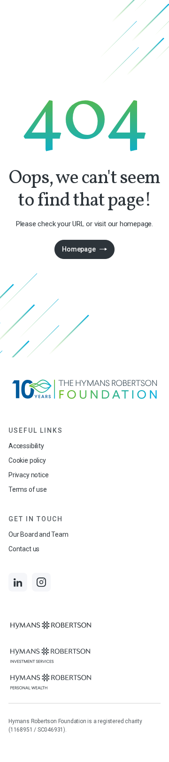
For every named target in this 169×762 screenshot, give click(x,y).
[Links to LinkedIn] (17, 582)
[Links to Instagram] (41, 582)
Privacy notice (28, 475)
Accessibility (26, 446)
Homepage (78, 249)
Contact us (23, 549)
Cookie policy (27, 460)
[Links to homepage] (84, 389)
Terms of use (27, 489)
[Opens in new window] (50, 629)
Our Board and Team (38, 534)
